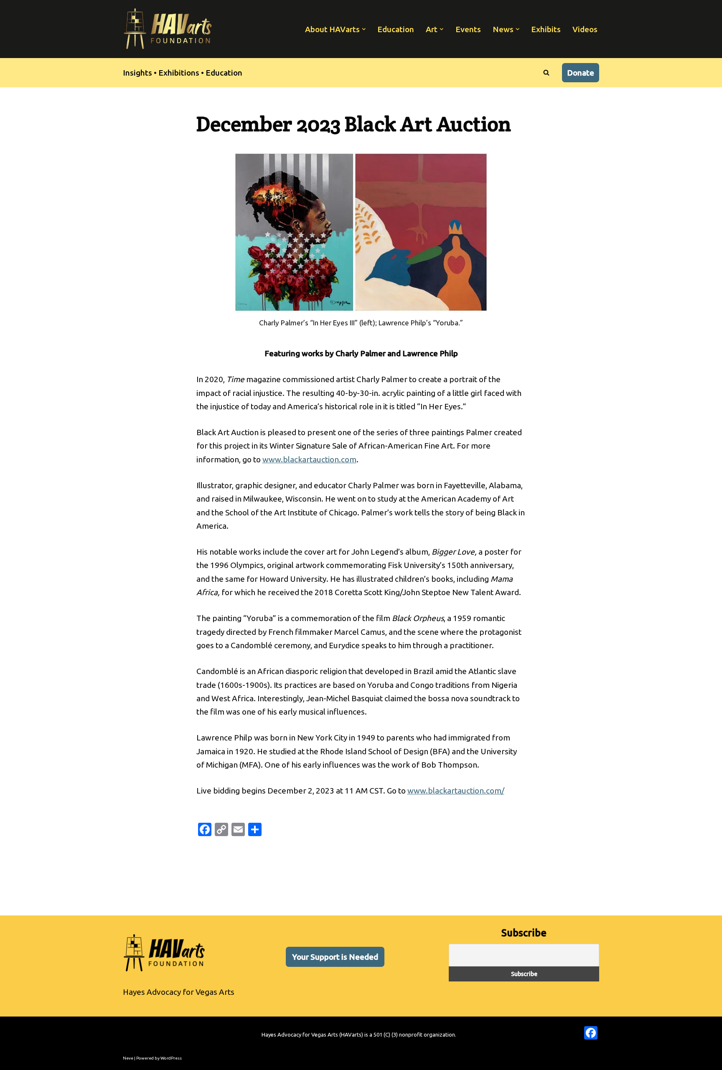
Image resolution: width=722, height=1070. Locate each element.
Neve (128, 1058)
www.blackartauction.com (309, 459)
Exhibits (546, 29)
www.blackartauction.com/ (455, 790)
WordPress (171, 1058)
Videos (584, 29)
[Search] (546, 72)
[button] (364, 29)
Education (395, 29)
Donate (580, 72)
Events (468, 29)
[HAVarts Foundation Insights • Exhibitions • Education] (168, 29)
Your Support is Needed (335, 956)
